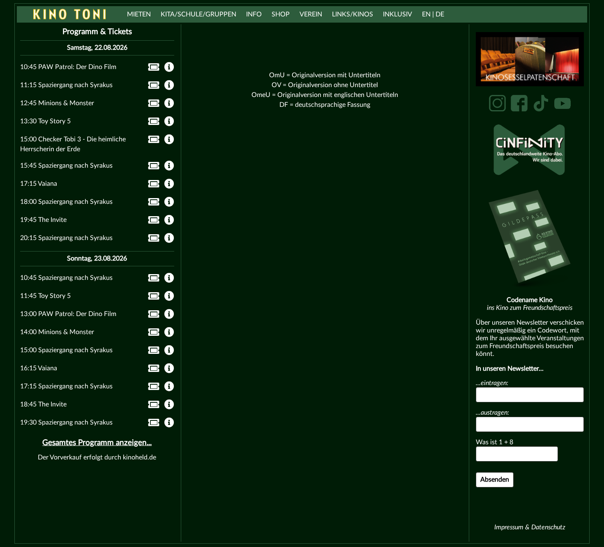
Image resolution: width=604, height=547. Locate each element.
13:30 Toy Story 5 (45, 121)
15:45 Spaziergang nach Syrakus (66, 165)
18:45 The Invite (43, 404)
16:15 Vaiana (38, 368)
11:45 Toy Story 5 (45, 296)
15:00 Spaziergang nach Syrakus (66, 350)
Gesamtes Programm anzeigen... (97, 443)
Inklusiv (397, 14)
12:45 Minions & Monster (57, 103)
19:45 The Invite (43, 220)
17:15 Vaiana (38, 183)
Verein (311, 14)
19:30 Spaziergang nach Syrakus (66, 422)
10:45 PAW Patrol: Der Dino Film (68, 67)
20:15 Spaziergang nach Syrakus (66, 238)
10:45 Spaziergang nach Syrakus (66, 278)
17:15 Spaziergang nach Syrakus (66, 386)
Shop (281, 14)
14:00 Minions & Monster (57, 332)
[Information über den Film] (169, 68)
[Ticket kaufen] (151, 68)
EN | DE (433, 14)
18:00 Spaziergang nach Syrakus (66, 201)
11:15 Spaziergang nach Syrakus (66, 85)
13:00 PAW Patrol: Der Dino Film (68, 314)
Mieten (139, 14)
